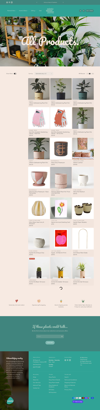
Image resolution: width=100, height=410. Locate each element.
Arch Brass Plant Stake (80, 252)
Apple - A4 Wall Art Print (58, 252)
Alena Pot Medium (79, 191)
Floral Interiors (77, 190)
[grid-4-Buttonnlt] (93, 73)
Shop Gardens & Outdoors (53, 386)
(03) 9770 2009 (36, 367)
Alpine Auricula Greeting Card (60, 222)
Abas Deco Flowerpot (58, 162)
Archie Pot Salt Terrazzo (80, 282)
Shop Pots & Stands (54, 380)
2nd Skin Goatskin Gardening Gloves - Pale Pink (38, 132)
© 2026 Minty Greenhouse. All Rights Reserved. (85, 359)
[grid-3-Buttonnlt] (89, 73)
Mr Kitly (31, 101)
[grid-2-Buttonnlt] (87, 73)
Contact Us (36, 388)
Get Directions (37, 364)
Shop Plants (52, 377)
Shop (34, 377)
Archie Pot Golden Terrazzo (59, 282)
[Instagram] (12, 2)
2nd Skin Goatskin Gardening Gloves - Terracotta (60, 132)
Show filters (9, 73)
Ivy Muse (75, 251)
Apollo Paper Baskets (80, 222)
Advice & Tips (37, 385)
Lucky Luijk (54, 220)
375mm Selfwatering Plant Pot (38, 162)
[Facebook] (7, 2)
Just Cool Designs (55, 251)
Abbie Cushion (78, 162)
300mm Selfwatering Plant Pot (82, 132)
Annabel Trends (33, 130)
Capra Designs (32, 280)
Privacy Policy (68, 389)
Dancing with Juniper (78, 160)
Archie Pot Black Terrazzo (37, 282)
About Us (35, 380)
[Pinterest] (9, 2)
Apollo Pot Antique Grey (36, 252)
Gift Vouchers (52, 392)
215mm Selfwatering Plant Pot (60, 103)
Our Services (36, 382)
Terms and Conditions (70, 380)
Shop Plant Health (54, 382)
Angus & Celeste (55, 190)
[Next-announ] (63, 2)
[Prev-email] (62, 336)
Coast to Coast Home (34, 220)
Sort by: (31, 73)
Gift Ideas (51, 389)
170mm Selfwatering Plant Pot (38, 103)
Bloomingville (55, 160)
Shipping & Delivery (70, 382)
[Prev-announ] (36, 2)
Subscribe (50, 342)
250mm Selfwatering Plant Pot (82, 103)
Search (66, 377)
